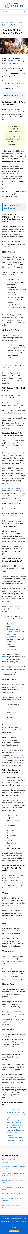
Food (10, 22)
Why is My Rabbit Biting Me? (11, 1194)
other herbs (11, 634)
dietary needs (14, 153)
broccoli (11, 282)
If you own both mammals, (12, 488)
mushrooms (17, 853)
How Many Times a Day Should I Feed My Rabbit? (15, 1132)
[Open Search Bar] (24, 12)
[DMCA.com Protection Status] (14, 1231)
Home (4, 22)
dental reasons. (8, 247)
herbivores (10, 61)
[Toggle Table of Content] (22, 95)
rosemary (10, 631)
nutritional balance (9, 883)
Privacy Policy (21, 1225)
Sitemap (14, 1227)
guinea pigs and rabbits (16, 453)
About (16, 1225)
